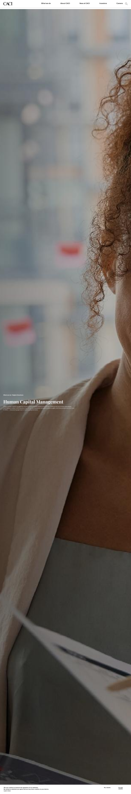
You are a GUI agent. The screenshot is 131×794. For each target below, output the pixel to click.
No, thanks (107, 787)
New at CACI (85, 3)
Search (126, 4)
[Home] (7, 3)
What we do (46, 3)
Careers (119, 3)
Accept (120, 787)
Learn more (7, 791)
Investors (103, 3)
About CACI (65, 3)
